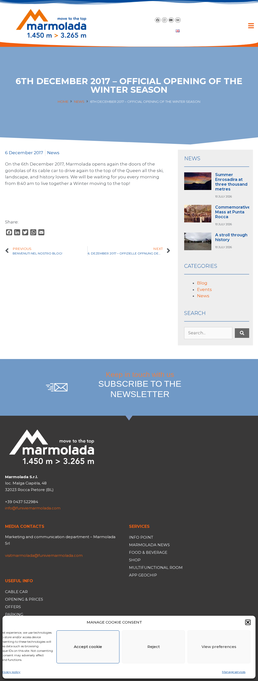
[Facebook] (157, 20)
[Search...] (208, 333)
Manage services (233, 672)
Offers (13, 606)
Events (204, 289)
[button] (247, 622)
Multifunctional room (156, 567)
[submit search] (242, 333)
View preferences (219, 646)
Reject (153, 646)
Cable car (16, 591)
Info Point (141, 537)
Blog (202, 282)
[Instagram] (164, 20)
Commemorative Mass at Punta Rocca (232, 212)
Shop (135, 560)
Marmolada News (149, 544)
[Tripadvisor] (178, 20)
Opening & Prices (24, 599)
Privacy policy (10, 672)
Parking (14, 614)
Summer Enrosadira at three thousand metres (231, 182)
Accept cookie (88, 646)
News (79, 102)
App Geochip (143, 575)
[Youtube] (171, 20)
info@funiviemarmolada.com (32, 508)
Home (63, 102)
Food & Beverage (148, 552)
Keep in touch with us (139, 385)
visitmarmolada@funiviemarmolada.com (44, 555)
